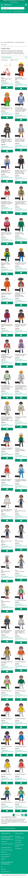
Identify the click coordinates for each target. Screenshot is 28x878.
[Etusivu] (8, 4)
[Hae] (25, 8)
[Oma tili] (23, 4)
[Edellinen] (22, 815)
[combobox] (14, 8)
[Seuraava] (26, 815)
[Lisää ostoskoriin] (7, 87)
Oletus (16, 60)
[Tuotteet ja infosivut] (2, 4)
